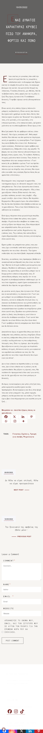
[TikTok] (22, 711)
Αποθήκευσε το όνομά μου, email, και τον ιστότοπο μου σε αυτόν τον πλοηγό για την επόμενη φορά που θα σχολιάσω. (21, 626)
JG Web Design (30, 726)
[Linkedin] (23, 417)
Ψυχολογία (28, 437)
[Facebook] (6, 417)
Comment (9, 560)
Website (8, 608)
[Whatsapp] (6, 421)
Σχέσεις (25, 434)
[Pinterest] (31, 417)
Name (7, 584)
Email (8, 596)
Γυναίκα (17, 434)
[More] (23, 421)
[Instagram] (15, 421)
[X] (14, 417)
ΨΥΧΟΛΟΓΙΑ (21, 52)
